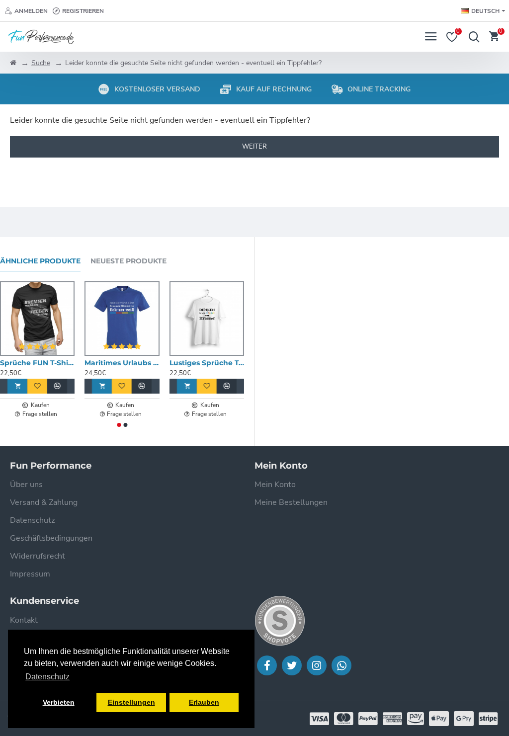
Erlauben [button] (204, 702)
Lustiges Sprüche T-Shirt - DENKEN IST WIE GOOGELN (207, 362)
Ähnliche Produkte (40, 261)
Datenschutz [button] (47, 676)
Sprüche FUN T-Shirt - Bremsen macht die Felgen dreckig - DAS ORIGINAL (37, 362)
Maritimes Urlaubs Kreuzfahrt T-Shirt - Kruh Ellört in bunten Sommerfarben (122, 362)
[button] (119, 425)
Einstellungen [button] (131, 702)
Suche (40, 63)
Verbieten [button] (59, 702)
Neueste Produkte (128, 261)
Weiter (254, 146)
